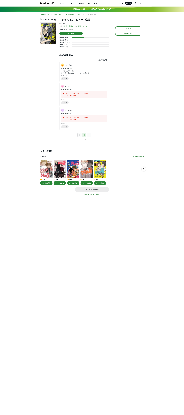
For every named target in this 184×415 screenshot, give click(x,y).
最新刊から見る (139, 156)
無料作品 (81, 3)
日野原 (79, 26)
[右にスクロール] (143, 169)
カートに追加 (46, 183)
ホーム (62, 3)
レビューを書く (71, 33)
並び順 (101, 60)
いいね (65, 78)
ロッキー (85, 26)
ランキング (71, 3)
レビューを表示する (71, 96)
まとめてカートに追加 (91, 194)
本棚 (95, 3)
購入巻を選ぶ (128, 34)
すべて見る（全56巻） (92, 189)
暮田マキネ (72, 26)
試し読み (128, 28)
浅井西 (65, 26)
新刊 (89, 3)
